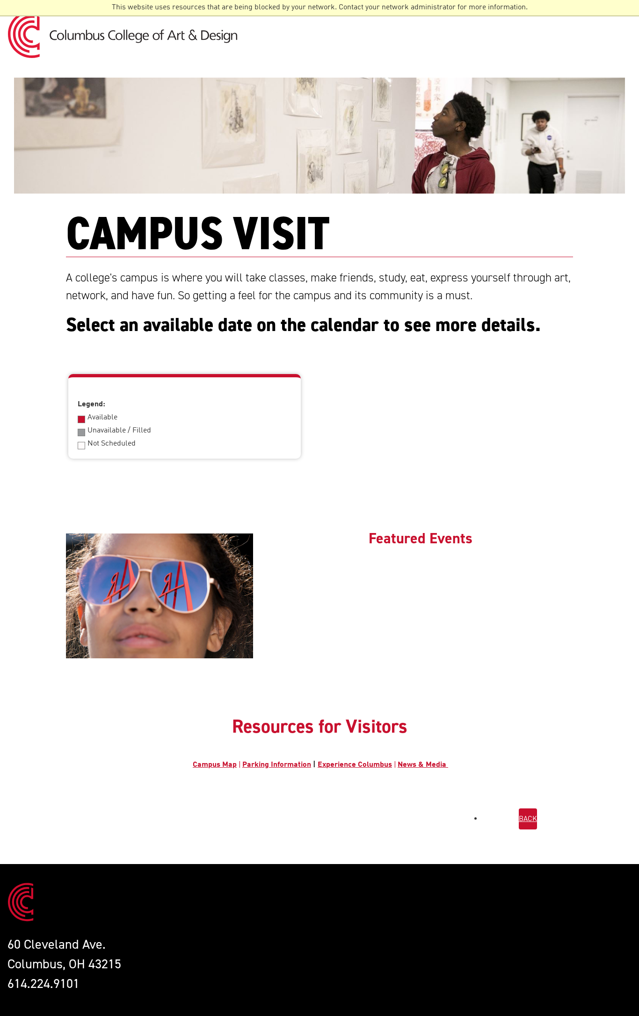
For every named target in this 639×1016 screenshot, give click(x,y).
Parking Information (276, 765)
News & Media (423, 765)
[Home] (126, 34)
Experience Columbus (355, 765)
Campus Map (215, 765)
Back (528, 819)
